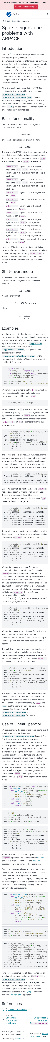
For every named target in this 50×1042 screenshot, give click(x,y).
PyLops (40, 857)
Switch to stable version (26, 7)
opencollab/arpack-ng (17, 1009)
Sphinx (18, 1038)
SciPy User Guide (13, 21)
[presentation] (25, 135)
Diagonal (36, 861)
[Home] (3, 21)
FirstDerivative (16, 995)
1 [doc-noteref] (11, 54)
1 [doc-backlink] (3, 1009)
